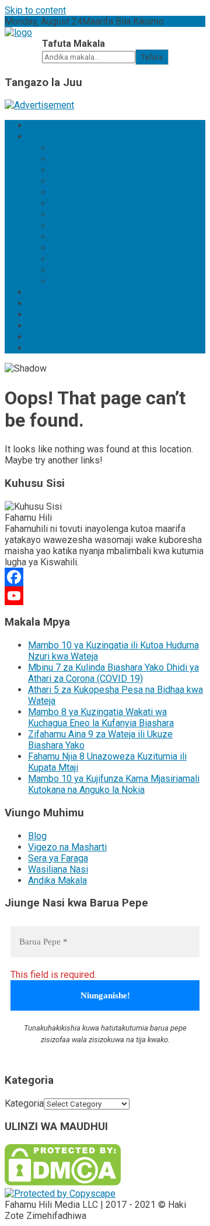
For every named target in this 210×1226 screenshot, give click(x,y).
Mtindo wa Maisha (88, 225)
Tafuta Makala (73, 43)
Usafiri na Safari (83, 247)
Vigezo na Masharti (67, 847)
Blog (37, 292)
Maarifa (43, 303)
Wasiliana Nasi (58, 347)
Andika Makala (57, 880)
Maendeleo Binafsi (89, 170)
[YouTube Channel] (105, 595)
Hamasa (68, 236)
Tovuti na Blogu (82, 281)
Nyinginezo (51, 325)
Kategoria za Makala (69, 136)
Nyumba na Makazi (89, 259)
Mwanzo (45, 125)
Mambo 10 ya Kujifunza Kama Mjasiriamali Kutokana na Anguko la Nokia (114, 784)
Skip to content (35, 10)
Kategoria (24, 1103)
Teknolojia (71, 147)
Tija (58, 158)
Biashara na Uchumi (90, 214)
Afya (60, 181)
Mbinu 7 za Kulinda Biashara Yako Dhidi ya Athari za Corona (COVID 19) (113, 673)
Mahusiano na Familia (95, 270)
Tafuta (152, 57)
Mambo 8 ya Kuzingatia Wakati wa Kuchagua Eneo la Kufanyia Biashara (101, 717)
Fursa (39, 314)
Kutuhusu (46, 336)
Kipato (64, 203)
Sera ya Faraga (58, 858)
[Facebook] (105, 577)
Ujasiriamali (74, 192)
